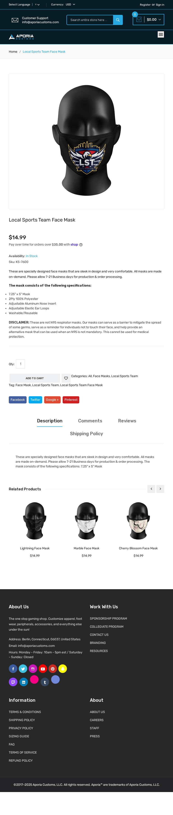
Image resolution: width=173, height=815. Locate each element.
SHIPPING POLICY (22, 720)
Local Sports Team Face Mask (81, 385)
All (90, 376)
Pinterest (70, 400)
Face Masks (101, 376)
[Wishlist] (66, 378)
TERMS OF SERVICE (23, 752)
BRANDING (98, 643)
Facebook (18, 400)
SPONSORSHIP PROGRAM (108, 618)
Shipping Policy (86, 433)
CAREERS (97, 720)
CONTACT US (99, 635)
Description (49, 420)
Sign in (160, 4)
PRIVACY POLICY (21, 728)
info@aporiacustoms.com (36, 646)
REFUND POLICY (21, 761)
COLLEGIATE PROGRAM (106, 627)
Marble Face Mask (86, 548)
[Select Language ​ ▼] (39, 4)
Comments (90, 420)
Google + (52, 400)
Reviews (127, 420)
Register (145, 4)
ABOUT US (97, 712)
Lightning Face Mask (35, 548)
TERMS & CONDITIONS (25, 712)
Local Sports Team (124, 376)
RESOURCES (99, 651)
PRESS (95, 736)
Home (13, 52)
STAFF (94, 728)
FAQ (11, 744)
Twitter (35, 400)
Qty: (12, 364)
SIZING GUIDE (19, 736)
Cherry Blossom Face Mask (138, 548)
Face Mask (23, 385)
